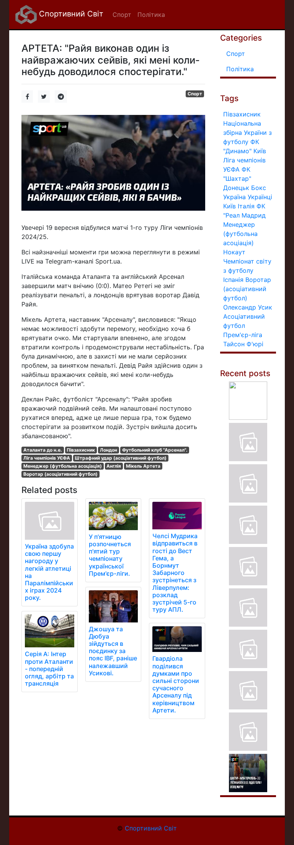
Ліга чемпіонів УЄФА (46, 458)
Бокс (258, 188)
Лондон (108, 450)
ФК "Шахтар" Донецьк (237, 178)
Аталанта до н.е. (42, 450)
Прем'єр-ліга (242, 335)
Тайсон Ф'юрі (243, 344)
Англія (113, 466)
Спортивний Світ (70, 13)
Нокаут (234, 252)
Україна (234, 197)
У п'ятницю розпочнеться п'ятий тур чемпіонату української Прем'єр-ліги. (110, 555)
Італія (246, 206)
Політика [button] (151, 14)
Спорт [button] (122, 14)
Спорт (195, 94)
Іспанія (233, 279)
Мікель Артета (143, 466)
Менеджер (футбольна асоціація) (62, 466)
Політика (240, 69)
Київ (229, 206)
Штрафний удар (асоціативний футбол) (121, 458)
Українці (260, 197)
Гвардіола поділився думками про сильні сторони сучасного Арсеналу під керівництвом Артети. (175, 684)
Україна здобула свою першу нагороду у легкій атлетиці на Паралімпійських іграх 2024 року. (49, 571)
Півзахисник (81, 450)
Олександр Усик (247, 307)
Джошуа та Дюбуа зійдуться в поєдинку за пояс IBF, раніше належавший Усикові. (113, 651)
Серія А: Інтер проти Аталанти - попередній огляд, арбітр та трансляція (49, 668)
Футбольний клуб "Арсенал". (155, 450)
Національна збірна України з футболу (247, 133)
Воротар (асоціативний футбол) (60, 474)
